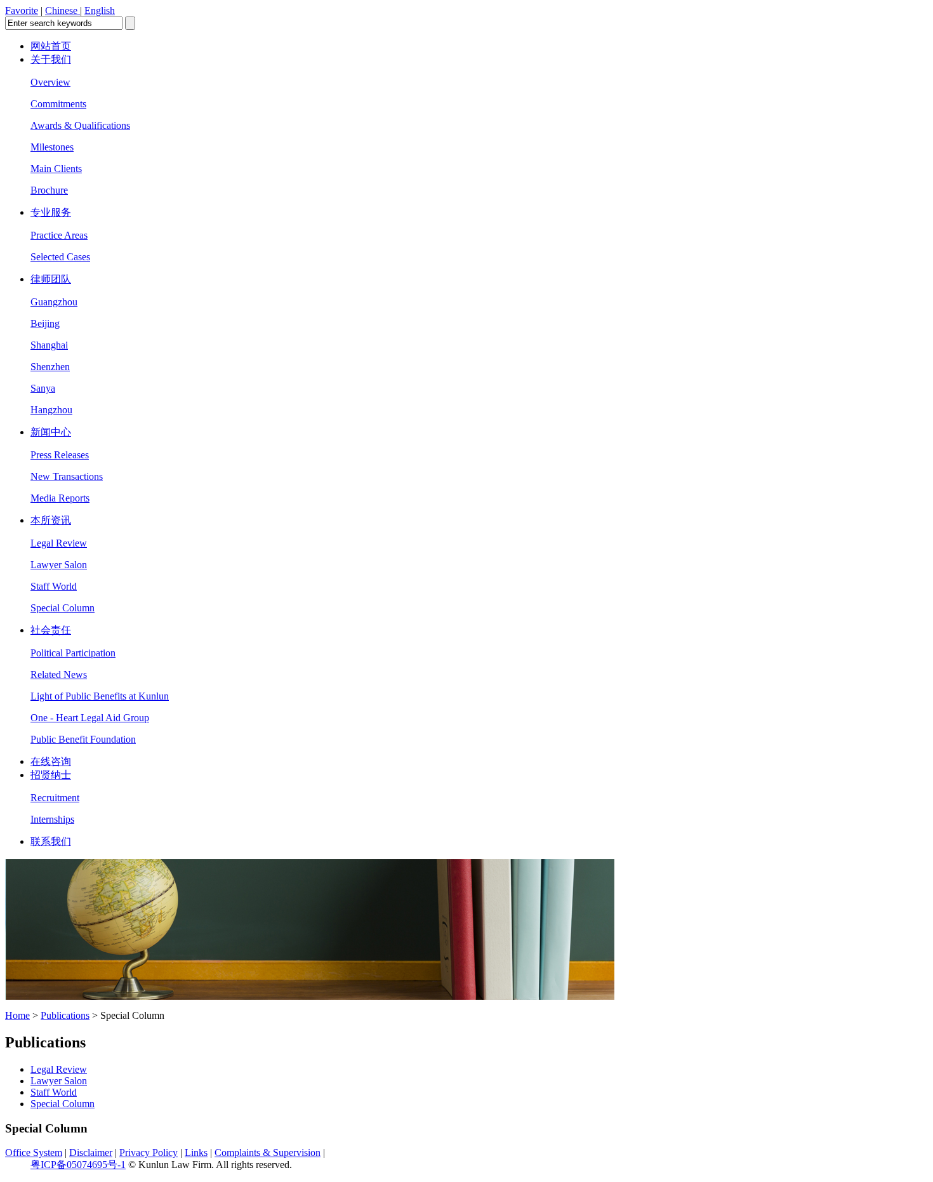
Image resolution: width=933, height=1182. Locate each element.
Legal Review (58, 543)
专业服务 (50, 212)
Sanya (42, 388)
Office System (33, 1152)
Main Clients (56, 168)
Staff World (53, 586)
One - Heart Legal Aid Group (89, 717)
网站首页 (50, 46)
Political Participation (73, 652)
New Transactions (66, 476)
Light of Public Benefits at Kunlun (99, 696)
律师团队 (50, 279)
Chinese (62, 10)
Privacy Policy (148, 1152)
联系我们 (50, 841)
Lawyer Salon (58, 564)
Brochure (49, 190)
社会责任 (50, 630)
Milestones (52, 147)
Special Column (62, 607)
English (99, 10)
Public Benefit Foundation (83, 739)
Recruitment (54, 797)
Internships (52, 819)
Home (17, 1015)
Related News (58, 674)
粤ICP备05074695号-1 (78, 1164)
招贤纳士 (50, 774)
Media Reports (59, 498)
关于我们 (50, 59)
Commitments (58, 103)
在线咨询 (50, 761)
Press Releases (59, 454)
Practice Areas (59, 235)
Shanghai (49, 345)
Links (196, 1152)
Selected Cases (60, 256)
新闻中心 (50, 432)
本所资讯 (50, 520)
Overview (50, 82)
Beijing (45, 323)
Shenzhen (50, 366)
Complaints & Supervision (268, 1152)
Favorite (21, 10)
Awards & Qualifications (80, 125)
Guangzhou (53, 301)
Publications (65, 1015)
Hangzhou (51, 409)
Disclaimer (90, 1152)
